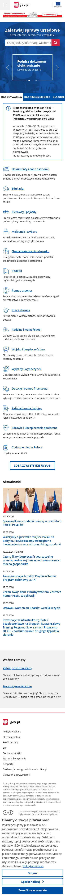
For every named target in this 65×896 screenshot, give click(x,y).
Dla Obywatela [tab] (11, 97)
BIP (4, 747)
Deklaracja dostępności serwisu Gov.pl (25, 769)
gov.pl (15, 722)
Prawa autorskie (12, 753)
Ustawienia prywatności (16, 774)
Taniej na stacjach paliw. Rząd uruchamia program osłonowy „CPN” (29, 578)
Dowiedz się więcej (31, 65)
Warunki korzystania (14, 758)
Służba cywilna (11, 737)
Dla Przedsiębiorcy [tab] (37, 97)
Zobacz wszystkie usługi (32, 465)
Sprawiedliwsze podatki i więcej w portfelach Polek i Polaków (32, 523)
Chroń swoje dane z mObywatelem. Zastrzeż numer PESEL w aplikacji (32, 593)
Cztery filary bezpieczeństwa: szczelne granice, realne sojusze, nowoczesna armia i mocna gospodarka (31, 560)
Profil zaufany (11, 742)
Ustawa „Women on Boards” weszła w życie (31, 608)
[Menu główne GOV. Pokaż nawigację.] (5, 5)
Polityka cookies (12, 731)
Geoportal (8, 764)
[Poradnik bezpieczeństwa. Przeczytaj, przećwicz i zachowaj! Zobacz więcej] (32, 15)
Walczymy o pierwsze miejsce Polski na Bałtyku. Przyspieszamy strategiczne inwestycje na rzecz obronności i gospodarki (32, 540)
